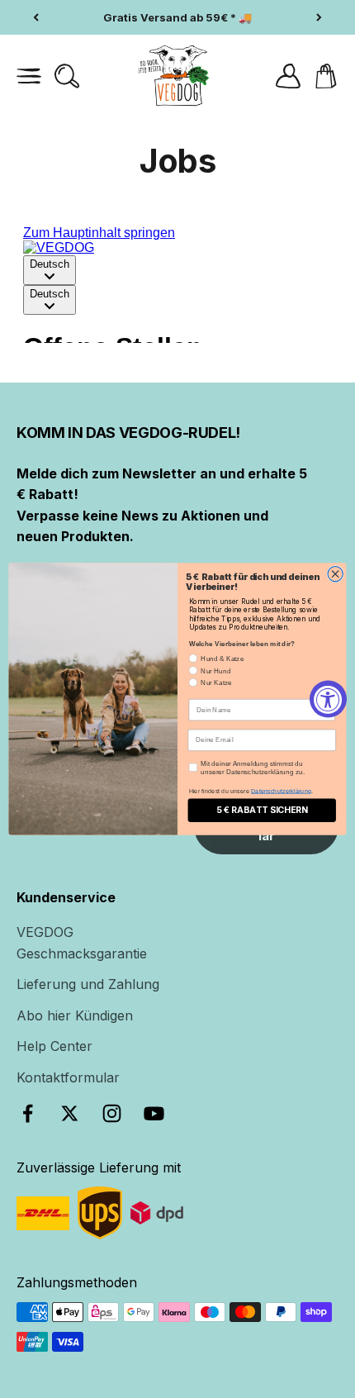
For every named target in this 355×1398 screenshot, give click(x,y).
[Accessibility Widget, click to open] (328, 699)
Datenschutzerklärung (281, 790)
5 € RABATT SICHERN (262, 810)
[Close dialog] (335, 574)
